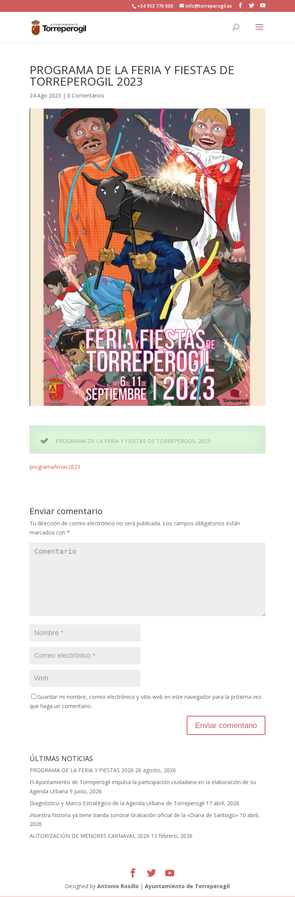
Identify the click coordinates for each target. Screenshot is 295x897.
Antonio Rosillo (118, 886)
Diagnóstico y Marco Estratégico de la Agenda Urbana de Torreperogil (117, 803)
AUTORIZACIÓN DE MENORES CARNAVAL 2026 (89, 835)
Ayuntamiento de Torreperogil (187, 886)
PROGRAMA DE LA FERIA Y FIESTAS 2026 (82, 770)
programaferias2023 (55, 466)
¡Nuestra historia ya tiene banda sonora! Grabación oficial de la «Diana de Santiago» (134, 815)
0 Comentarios (85, 95)
